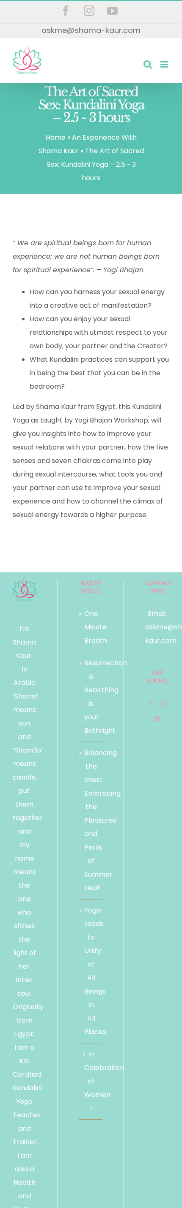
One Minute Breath (91, 627)
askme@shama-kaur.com (91, 30)
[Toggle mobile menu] (164, 64)
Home (56, 137)
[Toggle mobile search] (147, 64)
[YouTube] (157, 718)
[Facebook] (150, 703)
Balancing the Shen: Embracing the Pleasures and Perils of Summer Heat (91, 820)
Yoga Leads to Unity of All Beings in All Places (91, 971)
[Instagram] (163, 703)
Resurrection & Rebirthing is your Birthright (91, 696)
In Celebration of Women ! (91, 1081)
